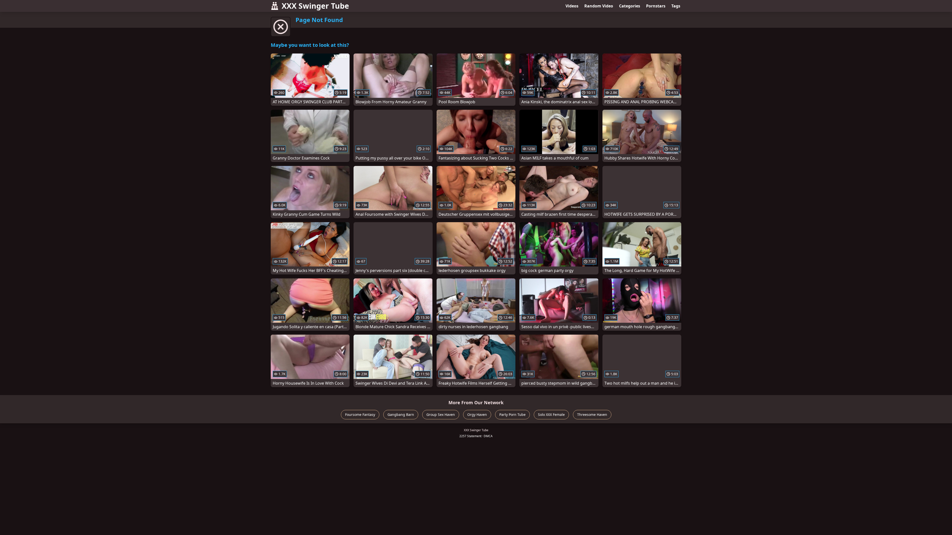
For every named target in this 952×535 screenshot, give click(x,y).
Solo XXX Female (551, 414)
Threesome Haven (592, 414)
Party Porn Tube (512, 414)
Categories (629, 6)
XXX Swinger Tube (315, 6)
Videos (571, 6)
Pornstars (655, 6)
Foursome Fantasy (360, 414)
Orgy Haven (477, 414)
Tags (675, 6)
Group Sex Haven (440, 414)
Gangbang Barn (400, 414)
